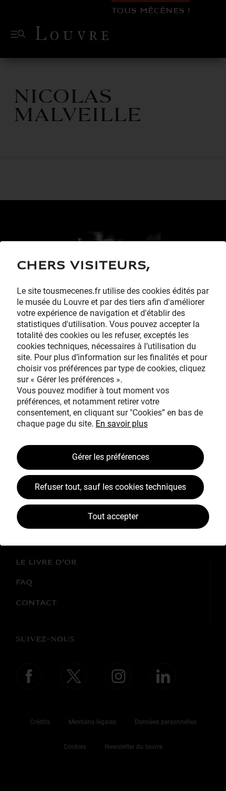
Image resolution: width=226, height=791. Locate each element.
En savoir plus (122, 424)
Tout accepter (113, 516)
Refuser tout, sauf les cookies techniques (110, 487)
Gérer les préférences (110, 457)
